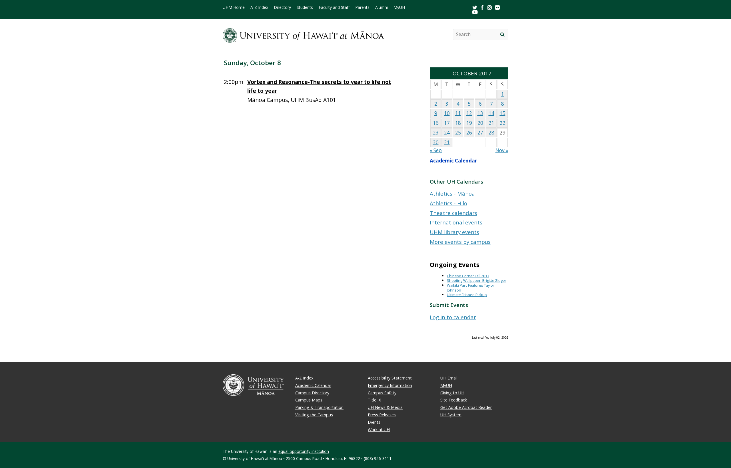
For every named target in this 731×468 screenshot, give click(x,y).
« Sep (436, 150)
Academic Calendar (453, 160)
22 (502, 123)
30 (436, 142)
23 (436, 132)
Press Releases (382, 414)
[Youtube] (475, 12)
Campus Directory (312, 392)
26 (469, 132)
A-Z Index (259, 7)
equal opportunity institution (303, 451)
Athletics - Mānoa (452, 193)
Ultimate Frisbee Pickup (467, 294)
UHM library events (454, 232)
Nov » (501, 150)
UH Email (448, 378)
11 (458, 113)
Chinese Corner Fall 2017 (468, 275)
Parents (362, 7)
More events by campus (460, 241)
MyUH (399, 7)
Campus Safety (382, 392)
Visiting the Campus (314, 414)
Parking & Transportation (319, 407)
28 (491, 132)
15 (502, 113)
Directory (282, 7)
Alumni (381, 7)
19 (469, 123)
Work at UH (379, 429)
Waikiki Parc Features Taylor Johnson (470, 288)
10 (447, 113)
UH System (450, 414)
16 (436, 123)
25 (458, 132)
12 (469, 113)
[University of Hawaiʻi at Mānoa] (303, 34)
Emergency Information (390, 385)
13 (480, 113)
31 (447, 142)
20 (480, 123)
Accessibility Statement (390, 378)
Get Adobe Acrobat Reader (466, 407)
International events (456, 222)
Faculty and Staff (334, 7)
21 (491, 123)
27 (480, 132)
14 (491, 113)
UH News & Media (385, 407)
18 (458, 123)
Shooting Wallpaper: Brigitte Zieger (476, 280)
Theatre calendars (453, 212)
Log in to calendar (453, 317)
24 (447, 132)
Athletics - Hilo (448, 203)
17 (447, 123)
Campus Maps (308, 400)
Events (374, 422)
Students (305, 7)
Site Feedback (453, 400)
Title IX (374, 400)
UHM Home (234, 7)
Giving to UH (452, 392)
